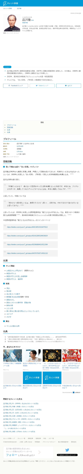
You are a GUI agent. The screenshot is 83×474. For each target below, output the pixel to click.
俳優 (23, 22)
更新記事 (38, 438)
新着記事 (30, 438)
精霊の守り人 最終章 (14, 279)
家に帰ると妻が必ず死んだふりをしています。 (23, 311)
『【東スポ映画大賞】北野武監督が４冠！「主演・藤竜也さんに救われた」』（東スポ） (34, 339)
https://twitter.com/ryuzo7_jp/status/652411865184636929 (27, 236)
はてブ (70, 85)
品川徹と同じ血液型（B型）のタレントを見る (18, 422)
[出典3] (69, 214)
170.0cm (20, 151)
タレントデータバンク (13, 33)
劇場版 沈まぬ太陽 (13, 297)
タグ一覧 (51, 438)
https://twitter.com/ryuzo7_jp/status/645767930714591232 (27, 253)
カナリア (9, 314)
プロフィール (11, 125)
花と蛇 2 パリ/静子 (13, 294)
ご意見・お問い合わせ (25, 442)
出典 (8, 132)
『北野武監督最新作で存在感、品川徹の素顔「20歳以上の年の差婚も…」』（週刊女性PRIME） (36, 337)
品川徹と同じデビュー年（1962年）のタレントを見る (21, 419)
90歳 (32, 20)
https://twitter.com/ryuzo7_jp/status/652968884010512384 (27, 244)
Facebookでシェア (17, 85)
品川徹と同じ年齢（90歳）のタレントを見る (18, 406)
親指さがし (10, 300)
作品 (44, 438)
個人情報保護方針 (63, 442)
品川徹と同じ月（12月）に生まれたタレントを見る (20, 413)
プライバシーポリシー (49, 442)
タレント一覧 (21, 438)
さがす (8, 317)
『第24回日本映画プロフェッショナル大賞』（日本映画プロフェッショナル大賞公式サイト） (36, 341)
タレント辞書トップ (9, 438)
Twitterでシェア (43, 85)
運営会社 (73, 442)
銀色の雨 (9, 305)
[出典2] (18, 214)
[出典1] (72, 174)
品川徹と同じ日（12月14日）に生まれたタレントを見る (22, 410)
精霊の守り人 (11, 273)
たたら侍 (9, 308)
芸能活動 (10, 127)
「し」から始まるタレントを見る (14, 428)
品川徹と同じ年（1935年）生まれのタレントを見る (20, 403)
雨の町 (8, 291)
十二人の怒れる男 (12, 326)
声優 (26, 22)
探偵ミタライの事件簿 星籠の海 (18, 302)
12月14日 (20, 146)
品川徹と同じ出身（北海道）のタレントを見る (19, 416)
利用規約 (37, 442)
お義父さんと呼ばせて (14, 270)
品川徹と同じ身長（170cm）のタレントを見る (19, 431)
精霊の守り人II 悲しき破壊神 (16, 276)
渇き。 (8, 288)
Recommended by (68, 392)
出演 (8, 130)
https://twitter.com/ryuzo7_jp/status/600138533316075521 (27, 227)
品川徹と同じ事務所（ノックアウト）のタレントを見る (22, 425)
